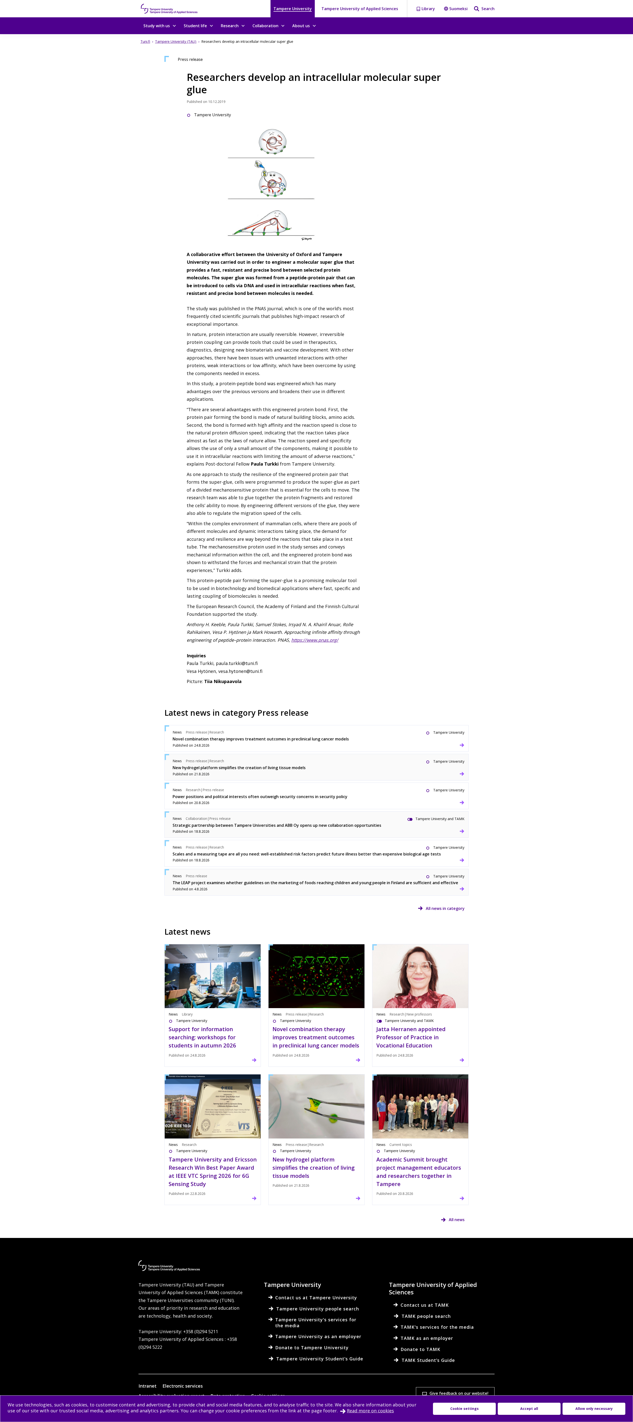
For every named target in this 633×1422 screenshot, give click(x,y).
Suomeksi (458, 8)
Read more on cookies (370, 1411)
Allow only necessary (594, 1408)
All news (457, 1219)
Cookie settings (464, 1408)
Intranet (147, 1386)
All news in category (445, 908)
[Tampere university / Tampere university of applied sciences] (169, 9)
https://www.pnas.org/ (314, 640)
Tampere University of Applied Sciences (359, 8)
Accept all (529, 1408)
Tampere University (292, 8)
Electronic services (182, 1386)
